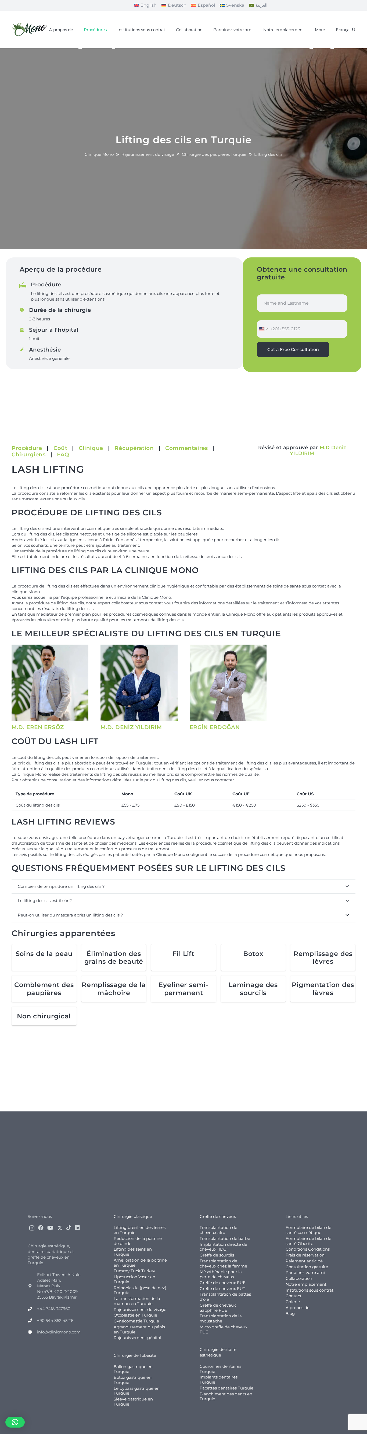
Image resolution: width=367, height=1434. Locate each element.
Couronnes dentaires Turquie (220, 1369)
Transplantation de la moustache (221, 1318)
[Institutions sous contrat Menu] (113, 48)
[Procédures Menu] (80, 48)
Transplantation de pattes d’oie (225, 1297)
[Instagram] (31, 1228)
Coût (60, 448)
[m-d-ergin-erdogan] (228, 683)
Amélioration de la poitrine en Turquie (140, 1263)
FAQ (63, 454)
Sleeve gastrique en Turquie (133, 1401)
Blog (290, 1313)
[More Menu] (311, 48)
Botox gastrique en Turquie (133, 1380)
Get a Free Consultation (293, 349)
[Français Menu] (332, 48)
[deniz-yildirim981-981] (138, 683)
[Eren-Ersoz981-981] (50, 683)
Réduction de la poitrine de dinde (138, 1241)
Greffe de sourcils (217, 1255)
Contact (293, 1295)
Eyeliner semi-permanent (183, 988)
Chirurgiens (29, 454)
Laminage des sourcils (253, 988)
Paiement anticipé (304, 1260)
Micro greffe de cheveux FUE (223, 1329)
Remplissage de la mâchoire (114, 988)
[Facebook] (41, 1227)
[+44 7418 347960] (32, 1309)
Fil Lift (183, 954)
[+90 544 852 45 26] (32, 1320)
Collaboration (299, 1278)
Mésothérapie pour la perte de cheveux (221, 1274)
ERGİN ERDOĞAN (215, 727)
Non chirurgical (44, 1016)
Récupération (134, 448)
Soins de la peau (44, 954)
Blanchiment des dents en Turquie (226, 1396)
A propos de (298, 1307)
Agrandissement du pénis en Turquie (139, 1329)
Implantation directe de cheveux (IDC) (223, 1247)
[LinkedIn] (77, 1227)
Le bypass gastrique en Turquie (137, 1391)
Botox (253, 954)
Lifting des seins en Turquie (133, 1252)
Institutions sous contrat (309, 1290)
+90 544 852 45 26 (55, 1320)
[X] (60, 1228)
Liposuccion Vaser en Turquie (134, 1279)
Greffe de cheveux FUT (222, 1288)
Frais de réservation (305, 1255)
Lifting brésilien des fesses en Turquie (139, 1230)
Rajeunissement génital (137, 1337)
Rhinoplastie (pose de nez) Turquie (140, 1290)
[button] (353, 29)
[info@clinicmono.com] (32, 1332)
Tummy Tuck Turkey (134, 1270)
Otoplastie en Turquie (135, 1315)
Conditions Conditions (308, 1249)
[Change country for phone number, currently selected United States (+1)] (263, 329)
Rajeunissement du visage (140, 1309)
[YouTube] (50, 1227)
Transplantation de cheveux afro (218, 1230)
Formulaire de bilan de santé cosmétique (308, 1230)
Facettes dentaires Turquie (226, 1388)
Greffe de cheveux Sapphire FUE (218, 1308)
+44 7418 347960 (53, 1308)
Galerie (293, 1301)
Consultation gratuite (307, 1266)
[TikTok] (68, 1227)
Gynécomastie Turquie (136, 1321)
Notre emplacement (306, 1284)
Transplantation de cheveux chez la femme (223, 1263)
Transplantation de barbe (225, 1238)
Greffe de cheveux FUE (223, 1282)
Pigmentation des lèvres (323, 988)
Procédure (27, 448)
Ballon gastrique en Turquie (133, 1369)
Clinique (91, 448)
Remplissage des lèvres (322, 957)
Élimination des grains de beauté (113, 957)
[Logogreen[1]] (31, 29)
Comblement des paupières (44, 988)
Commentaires (186, 448)
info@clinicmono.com (59, 1332)
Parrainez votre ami (305, 1272)
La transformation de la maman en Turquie (137, 1301)
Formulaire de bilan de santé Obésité (308, 1241)
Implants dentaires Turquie (219, 1379)
